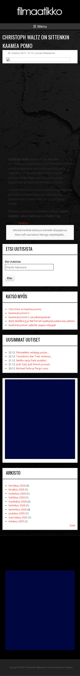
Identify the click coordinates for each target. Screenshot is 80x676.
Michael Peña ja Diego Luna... (33, 368)
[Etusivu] (40, 18)
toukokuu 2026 (17, 493)
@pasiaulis (42, 667)
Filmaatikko (30, 667)
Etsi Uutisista (13, 261)
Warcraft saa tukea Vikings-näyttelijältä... (40, 234)
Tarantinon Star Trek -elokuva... (34, 356)
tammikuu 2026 (17, 509)
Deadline (23, 223)
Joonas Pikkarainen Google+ (60, 667)
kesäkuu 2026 (16, 489)
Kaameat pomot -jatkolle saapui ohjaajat (32, 325)
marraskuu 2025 (18, 517)
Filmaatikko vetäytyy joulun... (32, 352)
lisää (72, 525)
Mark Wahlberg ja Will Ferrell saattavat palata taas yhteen (42, 321)
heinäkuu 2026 (17, 485)
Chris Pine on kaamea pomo (25, 309)
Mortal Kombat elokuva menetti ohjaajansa (40, 230)
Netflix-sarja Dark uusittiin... (32, 360)
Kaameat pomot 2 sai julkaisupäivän (29, 317)
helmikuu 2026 (17, 505)
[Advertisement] (40, 419)
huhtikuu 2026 (17, 497)
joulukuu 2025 (17, 513)
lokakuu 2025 (16, 521)
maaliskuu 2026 (18, 501)
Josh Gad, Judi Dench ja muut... (33, 364)
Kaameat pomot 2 (19, 313)
